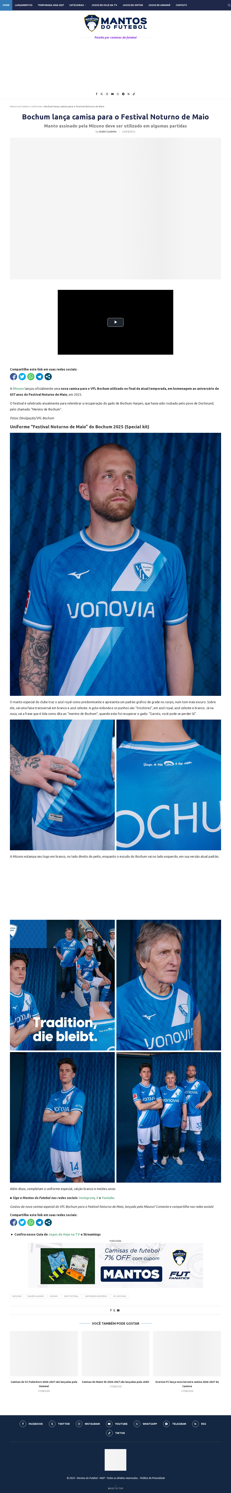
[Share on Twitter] (114, 1310)
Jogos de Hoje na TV (104, 5)
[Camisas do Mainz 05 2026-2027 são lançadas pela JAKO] (116, 1353)
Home (6, 5)
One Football (71, 1296)
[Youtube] (112, 94)
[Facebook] (96, 94)
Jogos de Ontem (133, 5)
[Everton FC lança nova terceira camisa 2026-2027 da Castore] (187, 1353)
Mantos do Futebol (19, 106)
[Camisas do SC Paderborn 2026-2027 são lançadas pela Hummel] (44, 1353)
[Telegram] (123, 94)
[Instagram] (107, 94)
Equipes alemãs (36, 1296)
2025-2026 (16, 1296)
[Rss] (129, 94)
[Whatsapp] (118, 94)
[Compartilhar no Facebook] (13, 376)
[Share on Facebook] (111, 1310)
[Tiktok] (134, 94)
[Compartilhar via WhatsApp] (30, 376)
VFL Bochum (119, 1296)
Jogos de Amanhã (159, 5)
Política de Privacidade (152, 1478)
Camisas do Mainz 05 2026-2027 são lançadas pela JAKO (115, 1381)
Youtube (107, 1198)
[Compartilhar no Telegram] (39, 376)
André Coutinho (108, 131)
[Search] (229, 5)
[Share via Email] (118, 1310)
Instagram (86, 1198)
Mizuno (18, 388)
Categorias (76, 5)
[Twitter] (101, 94)
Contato (181, 5)
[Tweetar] (22, 376)
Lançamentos (23, 5)
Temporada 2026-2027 (51, 5)
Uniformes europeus (96, 1296)
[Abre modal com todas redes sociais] (48, 376)
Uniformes (36, 106)
